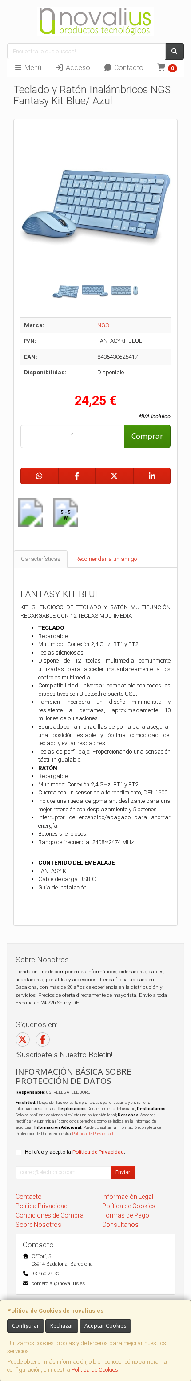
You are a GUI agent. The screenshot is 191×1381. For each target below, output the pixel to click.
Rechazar (61, 1325)
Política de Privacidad (92, 1133)
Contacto (127, 67)
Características (40, 559)
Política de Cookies (95, 1369)
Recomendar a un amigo (106, 559)
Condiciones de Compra (50, 1215)
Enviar (123, 1172)
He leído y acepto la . (75, 1152)
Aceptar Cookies (105, 1325)
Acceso (77, 67)
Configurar (25, 1325)
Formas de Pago (125, 1215)
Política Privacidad (42, 1206)
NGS (103, 325)
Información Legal (127, 1196)
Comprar (147, 436)
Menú (32, 67)
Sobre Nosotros (38, 1224)
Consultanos (120, 1224)
